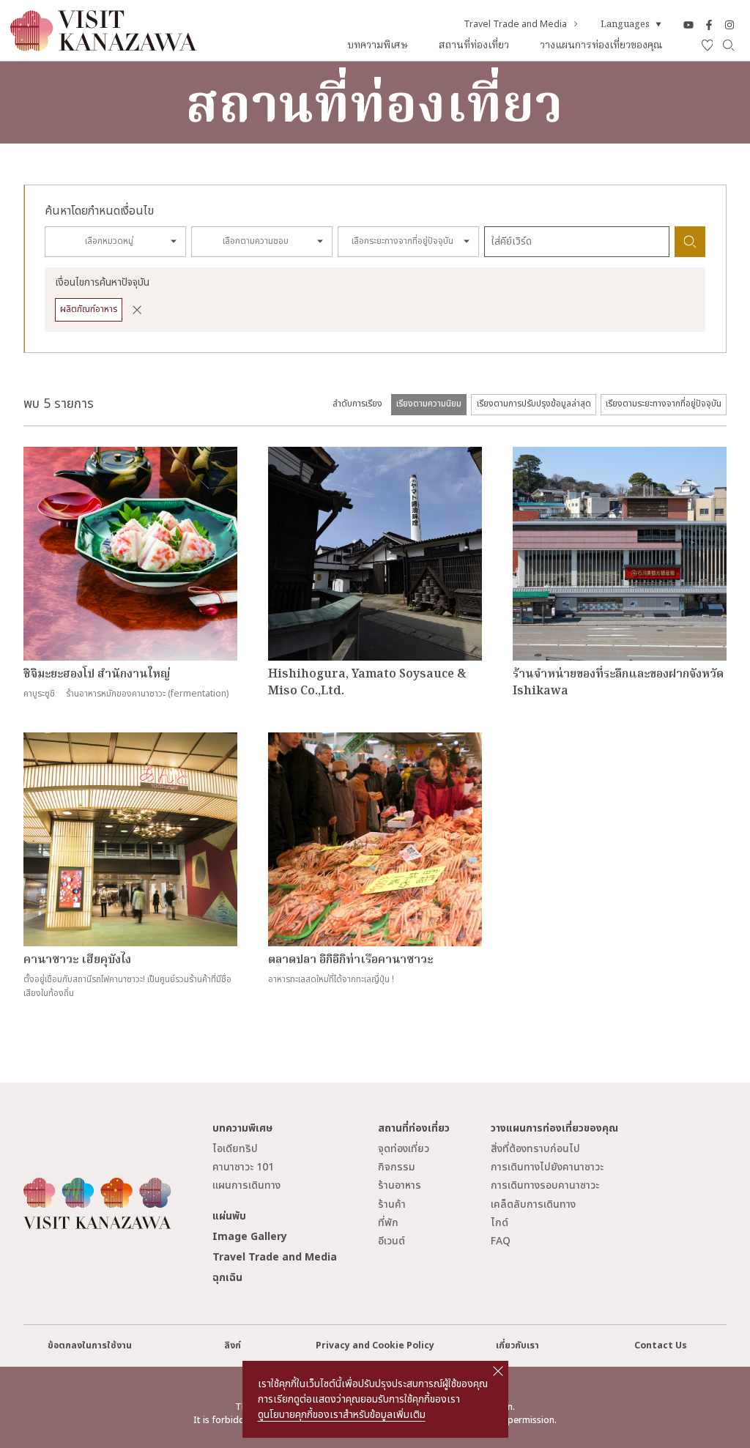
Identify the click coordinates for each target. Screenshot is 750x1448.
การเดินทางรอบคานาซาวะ (545, 1185)
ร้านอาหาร (399, 1185)
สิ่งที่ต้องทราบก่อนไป (535, 1148)
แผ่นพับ (229, 1216)
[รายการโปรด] (707, 45)
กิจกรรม (396, 1167)
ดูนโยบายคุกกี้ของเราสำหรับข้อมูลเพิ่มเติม (342, 1414)
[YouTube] (688, 25)
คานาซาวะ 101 (243, 1167)
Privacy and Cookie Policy (375, 1346)
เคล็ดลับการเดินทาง (533, 1204)
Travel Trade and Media (515, 25)
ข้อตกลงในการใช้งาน (90, 1346)
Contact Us (660, 1346)
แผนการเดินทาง (246, 1185)
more (35, 453)
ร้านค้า (392, 1204)
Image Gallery (249, 1236)
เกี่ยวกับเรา (517, 1346)
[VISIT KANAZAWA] (103, 45)
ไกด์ (499, 1222)
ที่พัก (388, 1222)
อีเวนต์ (391, 1241)
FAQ (500, 1241)
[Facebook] (709, 25)
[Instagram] (729, 25)
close (498, 1371)
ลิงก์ (232, 1346)
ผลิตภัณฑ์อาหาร (88, 309)
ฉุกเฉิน (227, 1277)
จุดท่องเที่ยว (403, 1148)
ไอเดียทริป (235, 1148)
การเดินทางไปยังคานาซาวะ (547, 1167)
